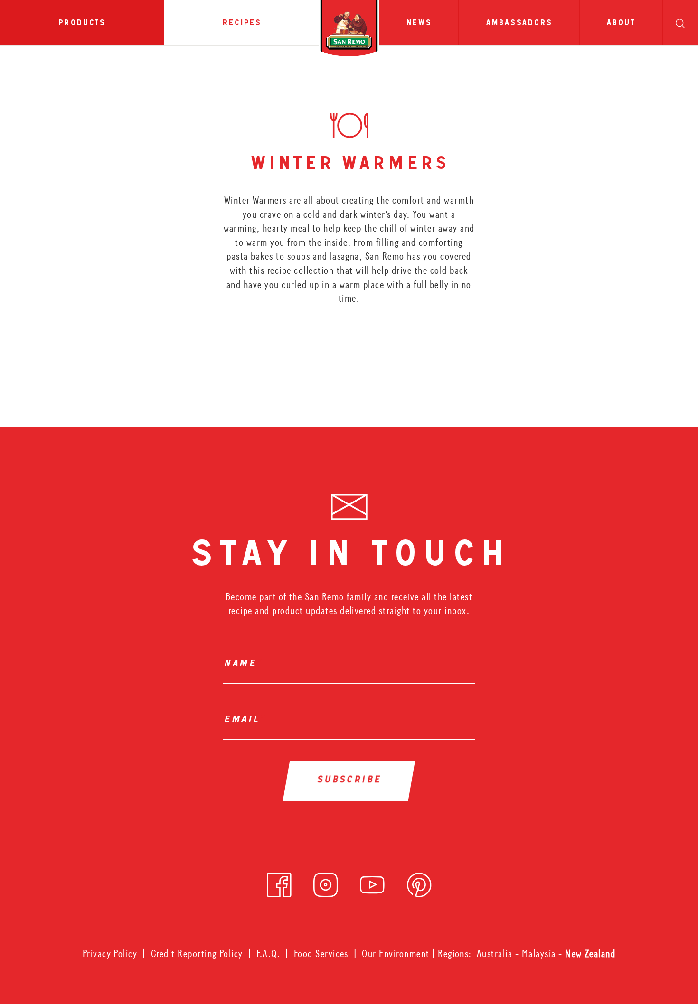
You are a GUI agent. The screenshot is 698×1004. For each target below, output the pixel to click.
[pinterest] (419, 882)
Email (243, 720)
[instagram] (326, 882)
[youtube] (372, 882)
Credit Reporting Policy (197, 954)
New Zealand (590, 954)
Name (242, 664)
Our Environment (395, 954)
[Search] (680, 22)
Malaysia (540, 954)
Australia (496, 954)
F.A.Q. (268, 954)
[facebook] (279, 882)
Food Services (321, 954)
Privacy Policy (110, 954)
